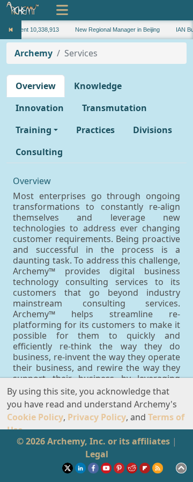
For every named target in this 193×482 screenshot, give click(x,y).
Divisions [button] (152, 130)
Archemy (33, 53)
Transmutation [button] (114, 108)
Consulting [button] (39, 152)
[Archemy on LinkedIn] (81, 467)
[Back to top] (181, 467)
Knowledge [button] (98, 86)
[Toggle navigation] (62, 10)
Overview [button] (36, 86)
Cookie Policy (35, 417)
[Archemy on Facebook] (94, 467)
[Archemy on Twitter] (68, 467)
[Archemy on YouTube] (107, 467)
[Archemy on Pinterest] (120, 467)
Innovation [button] (40, 108)
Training (33, 130)
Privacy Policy (97, 417)
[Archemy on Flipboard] (145, 467)
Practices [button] (95, 130)
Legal (96, 454)
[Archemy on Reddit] (133, 467)
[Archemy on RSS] (158, 467)
